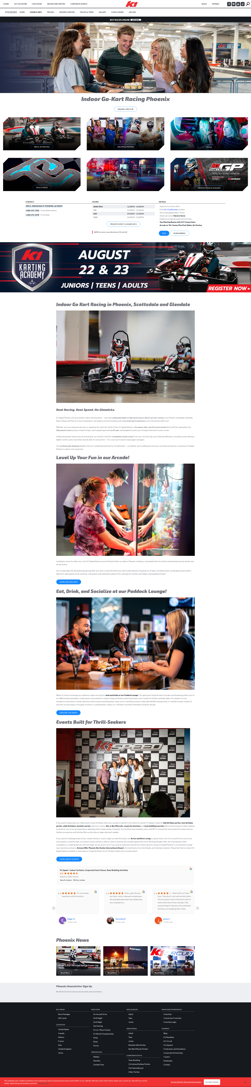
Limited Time (98, 1065)
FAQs (95, 1038)
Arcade (132, 12)
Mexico (61, 1037)
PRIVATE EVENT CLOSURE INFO (123, 224)
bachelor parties (84, 826)
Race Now (37, 4)
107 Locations (20, 4)
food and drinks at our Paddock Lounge (121, 695)
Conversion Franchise (172, 1018)
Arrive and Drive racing (140, 838)
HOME (6, 4)
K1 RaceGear (169, 1037)
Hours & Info (36, 12)
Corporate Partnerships (173, 1053)
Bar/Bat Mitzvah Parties (138, 1049)
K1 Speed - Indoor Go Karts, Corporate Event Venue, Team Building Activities (94, 870)
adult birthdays (69, 826)
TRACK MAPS (42, 187)
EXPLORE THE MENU (68, 713)
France (61, 1041)
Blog (165, 1033)
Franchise (168, 1014)
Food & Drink (117, 12)
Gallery (102, 12)
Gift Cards (62, 1018)
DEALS (204, 4)
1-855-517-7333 (32, 210)
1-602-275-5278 (32, 215)
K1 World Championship (103, 1034)
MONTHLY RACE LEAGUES (209, 188)
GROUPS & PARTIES (125, 147)
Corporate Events (78, 4)
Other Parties (134, 1072)
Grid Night (97, 1022)
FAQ (164, 233)
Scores (96, 1046)
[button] (245, 1082)
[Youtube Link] (238, 4)
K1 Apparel (168, 1045)
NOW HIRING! (179, 233)
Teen (130, 1018)
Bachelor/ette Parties (137, 1045)
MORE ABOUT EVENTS (69, 859)
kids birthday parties (172, 823)
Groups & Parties (67, 12)
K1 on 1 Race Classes (101, 1030)
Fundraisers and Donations (175, 1049)
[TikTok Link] (243, 4)
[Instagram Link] (234, 4)
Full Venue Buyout (136, 1068)
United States (63, 1029)
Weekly (96, 1057)
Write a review (79, 880)
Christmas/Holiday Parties (139, 1064)
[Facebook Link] (229, 4)
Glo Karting (98, 1026)
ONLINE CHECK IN (125, 109)
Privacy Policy (43, 1083)
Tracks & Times (86, 12)
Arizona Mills (82, 848)
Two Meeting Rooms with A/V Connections (177, 222)
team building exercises (154, 826)
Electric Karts (179, 216)
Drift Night (97, 1018)
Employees (168, 1061)
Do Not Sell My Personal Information (186, 1082)
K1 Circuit (168, 1041)
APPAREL (215, 4)
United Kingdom (65, 1049)
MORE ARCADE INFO (69, 582)
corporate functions (132, 826)
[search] (247, 4)
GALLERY (125, 187)
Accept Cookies (212, 1082)
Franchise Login (170, 1022)
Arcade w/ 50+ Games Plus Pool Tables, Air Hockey (181, 225)
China (60, 1053)
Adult (131, 1014)
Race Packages (64, 1014)
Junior (131, 1022)
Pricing (50, 12)
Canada (61, 1033)
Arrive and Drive (100, 1014)
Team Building (134, 1060)
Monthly (96, 1061)
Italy (60, 1045)
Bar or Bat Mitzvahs (114, 826)
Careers (167, 1057)
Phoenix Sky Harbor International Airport (106, 848)
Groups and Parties (56, 4)
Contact (167, 1065)
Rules (95, 1042)
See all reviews (66, 880)
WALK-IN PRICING (42, 147)
